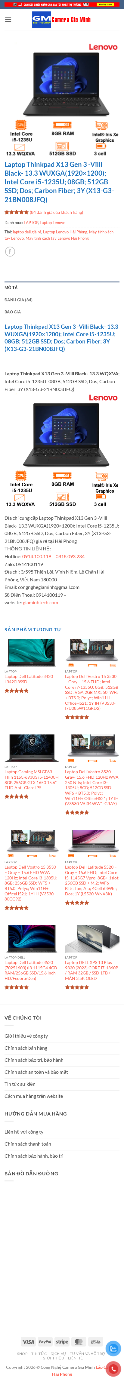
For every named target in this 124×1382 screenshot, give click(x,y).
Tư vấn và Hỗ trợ (87, 1353)
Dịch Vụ (58, 1353)
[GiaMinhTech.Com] (62, 19)
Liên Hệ (75, 1358)
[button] (8, 19)
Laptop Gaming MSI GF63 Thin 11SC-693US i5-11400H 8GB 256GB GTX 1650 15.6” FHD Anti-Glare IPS (32, 779)
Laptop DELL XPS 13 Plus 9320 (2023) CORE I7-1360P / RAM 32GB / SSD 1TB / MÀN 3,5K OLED (91, 970)
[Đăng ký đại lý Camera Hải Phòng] (62, 4)
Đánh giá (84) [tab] (19, 299)
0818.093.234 (70, 556)
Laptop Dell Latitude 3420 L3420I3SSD (29, 679)
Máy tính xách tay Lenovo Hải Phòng (57, 238)
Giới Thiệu (53, 1358)
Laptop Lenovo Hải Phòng (65, 231)
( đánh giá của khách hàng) (56, 211)
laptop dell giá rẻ (27, 231)
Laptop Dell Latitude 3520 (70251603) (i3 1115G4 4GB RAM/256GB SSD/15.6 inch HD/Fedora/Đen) (31, 970)
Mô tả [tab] (11, 287)
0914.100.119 (36, 556)
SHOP (22, 1353)
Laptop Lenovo (52, 222)
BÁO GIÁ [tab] (13, 311)
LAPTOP (31, 222)
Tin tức (39, 1353)
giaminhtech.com (40, 602)
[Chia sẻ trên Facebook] (10, 252)
